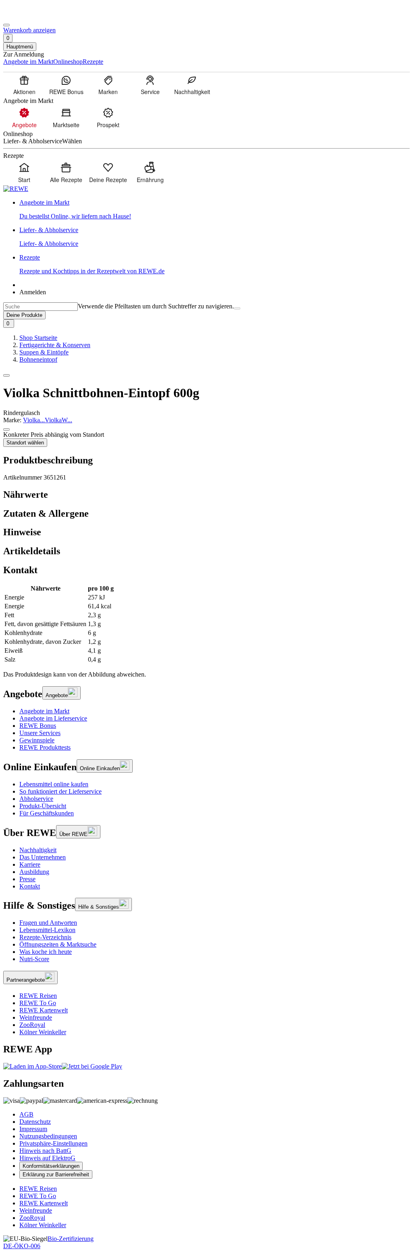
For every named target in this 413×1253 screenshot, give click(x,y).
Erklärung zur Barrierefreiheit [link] (56, 1174)
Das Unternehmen (42, 857)
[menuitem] (24, 84)
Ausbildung (34, 871)
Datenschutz (35, 1121)
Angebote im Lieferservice (53, 718)
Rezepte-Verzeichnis (45, 937)
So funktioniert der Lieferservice (60, 791)
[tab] (206, 494)
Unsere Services (39, 732)
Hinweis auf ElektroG (47, 1158)
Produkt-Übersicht (42, 806)
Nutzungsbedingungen (48, 1136)
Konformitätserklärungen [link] (51, 1166)
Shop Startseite (38, 337)
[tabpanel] (206, 624)
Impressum (33, 1128)
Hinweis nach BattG (45, 1150)
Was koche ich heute (45, 951)
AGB (26, 1114)
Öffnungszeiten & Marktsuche (57, 944)
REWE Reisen (38, 995)
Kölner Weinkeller (42, 1032)
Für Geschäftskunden (46, 813)
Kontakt (29, 886)
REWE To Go (37, 1002)
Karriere (29, 864)
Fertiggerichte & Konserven (54, 345)
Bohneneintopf (38, 359)
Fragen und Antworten (48, 922)
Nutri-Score (34, 958)
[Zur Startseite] (30, 15)
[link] (214, 209)
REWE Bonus (37, 725)
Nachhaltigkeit (37, 850)
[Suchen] (237, 308)
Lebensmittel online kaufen (53, 784)
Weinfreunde (35, 1017)
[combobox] (40, 306)
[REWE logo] (15, 188)
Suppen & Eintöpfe (44, 352)
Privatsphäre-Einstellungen (53, 1143)
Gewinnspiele (36, 740)
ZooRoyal (32, 1024)
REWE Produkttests (45, 747)
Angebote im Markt (44, 711)
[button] (6, 375)
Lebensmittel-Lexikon (47, 929)
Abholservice (36, 798)
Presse (27, 879)
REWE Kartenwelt (43, 1010)
